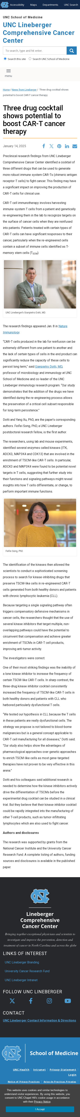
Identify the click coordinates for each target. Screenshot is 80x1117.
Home (6, 89)
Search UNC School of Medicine (51, 59)
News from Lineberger (24, 89)
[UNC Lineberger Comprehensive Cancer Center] (40, 908)
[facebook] (31, 1001)
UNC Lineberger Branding (22, 962)
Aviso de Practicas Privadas (60, 1081)
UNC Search (71, 4)
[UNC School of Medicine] (40, 1053)
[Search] (72, 50)
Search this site (16, 59)
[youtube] (68, 1001)
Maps (33, 4)
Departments (50, 4)
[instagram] (49, 1001)
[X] (12, 1001)
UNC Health (21, 1069)
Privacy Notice (42, 1101)
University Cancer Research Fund (27, 971)
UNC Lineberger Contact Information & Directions (39, 1020)
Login (72, 1074)
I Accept (40, 1109)
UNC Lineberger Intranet (21, 980)
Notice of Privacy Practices (24, 1081)
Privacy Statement (63, 1069)
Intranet (39, 1069)
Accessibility (17, 4)
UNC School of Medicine (23, 17)
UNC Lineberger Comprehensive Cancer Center (39, 32)
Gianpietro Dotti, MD (48, 366)
